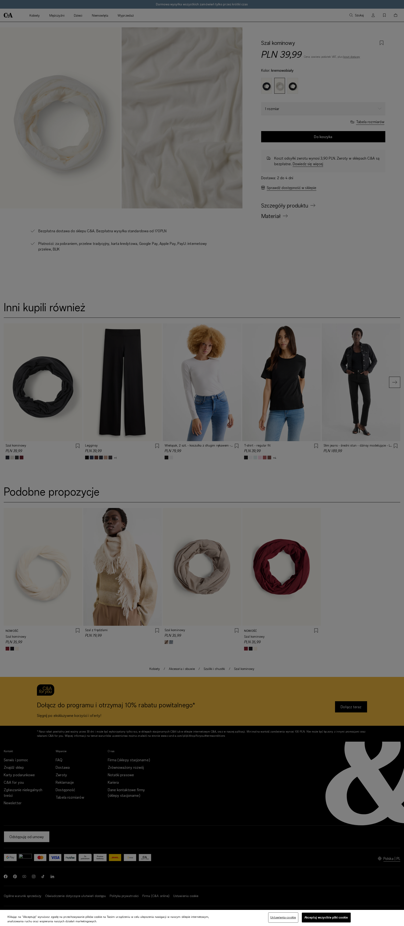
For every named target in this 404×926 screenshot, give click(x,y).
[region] (202, 918)
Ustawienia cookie (283, 917)
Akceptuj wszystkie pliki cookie (326, 917)
